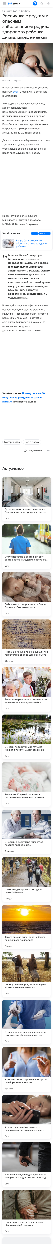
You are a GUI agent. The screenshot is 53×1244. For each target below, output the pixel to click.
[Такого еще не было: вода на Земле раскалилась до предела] (26, 927)
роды (16, 91)
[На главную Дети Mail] (16, 3)
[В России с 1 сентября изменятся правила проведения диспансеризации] (26, 832)
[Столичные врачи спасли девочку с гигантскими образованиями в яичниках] (26, 1022)
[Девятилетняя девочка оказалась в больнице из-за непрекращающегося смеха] (26, 499)
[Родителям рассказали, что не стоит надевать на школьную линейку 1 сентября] (26, 689)
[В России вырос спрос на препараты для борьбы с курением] (26, 1069)
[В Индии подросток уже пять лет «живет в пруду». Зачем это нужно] (26, 737)
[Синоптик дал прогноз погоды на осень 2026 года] (26, 879)
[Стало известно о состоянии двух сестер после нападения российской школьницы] (26, 546)
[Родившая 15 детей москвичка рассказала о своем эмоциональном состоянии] (26, 784)
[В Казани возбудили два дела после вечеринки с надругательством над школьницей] (26, 1164)
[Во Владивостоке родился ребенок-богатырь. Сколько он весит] (26, 594)
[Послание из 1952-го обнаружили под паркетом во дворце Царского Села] (26, 641)
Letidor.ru (25, 11)
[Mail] (10, 3)
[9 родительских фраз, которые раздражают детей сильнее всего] (26, 1117)
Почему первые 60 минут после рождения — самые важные (23, 397)
